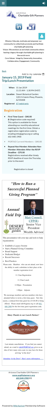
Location (10, 94)
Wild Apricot (19, 405)
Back (4, 71)
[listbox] (33, 74)
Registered (9, 103)
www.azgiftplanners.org (23, 375)
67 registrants (22, 103)
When (11, 87)
